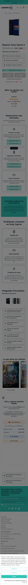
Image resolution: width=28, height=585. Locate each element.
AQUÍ (2, 563)
